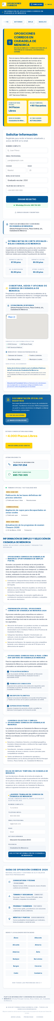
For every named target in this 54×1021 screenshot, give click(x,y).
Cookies (39, 1017)
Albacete (38, 938)
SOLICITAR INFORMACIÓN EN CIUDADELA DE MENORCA (26, 854)
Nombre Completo (13, 146)
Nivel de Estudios (13, 176)
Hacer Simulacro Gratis (19, 445)
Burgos (16, 966)
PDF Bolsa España (17, 415)
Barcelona (38, 959)
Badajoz (38, 22)
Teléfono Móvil (14, 812)
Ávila (26, 22)
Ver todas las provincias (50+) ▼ (27, 983)
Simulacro (37, 4)
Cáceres (38, 966)
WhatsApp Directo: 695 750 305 (28, 205)
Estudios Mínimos (15, 836)
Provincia (12, 844)
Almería (38, 945)
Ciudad (9, 166)
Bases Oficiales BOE (18, 420)
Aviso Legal (16, 1017)
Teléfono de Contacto (15, 186)
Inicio (49, 4)
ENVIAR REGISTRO (27, 199)
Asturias (14, 22)
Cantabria (38, 973)
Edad (30, 166)
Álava (16, 938)
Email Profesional (13, 156)
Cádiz (16, 973)
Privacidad (28, 1017)
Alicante (16, 945)
